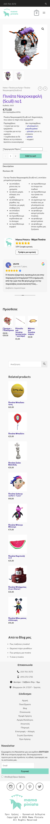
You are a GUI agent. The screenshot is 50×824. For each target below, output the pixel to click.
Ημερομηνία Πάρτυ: (12, 149)
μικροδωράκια (31, 128)
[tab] (25, 166)
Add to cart (30, 156)
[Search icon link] (46, 4)
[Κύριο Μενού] (44, 12)
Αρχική (25, 700)
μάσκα (29, 136)
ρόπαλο (30, 131)
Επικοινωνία (25, 712)
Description (8, 166)
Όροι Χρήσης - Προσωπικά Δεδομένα (25, 814)
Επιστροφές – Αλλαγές (25, 731)
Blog (25, 708)
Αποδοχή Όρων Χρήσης (14, 777)
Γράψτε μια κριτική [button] (27, 252)
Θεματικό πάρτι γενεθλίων (21, 648)
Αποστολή (25, 724)
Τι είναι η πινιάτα (17, 657)
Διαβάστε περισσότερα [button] (15, 288)
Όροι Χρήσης (25, 739)
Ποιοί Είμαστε (25, 704)
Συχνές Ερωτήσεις (25, 735)
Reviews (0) (8, 171)
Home (5, 88)
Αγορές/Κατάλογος (25, 720)
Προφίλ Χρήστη (25, 716)
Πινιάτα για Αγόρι (16, 88)
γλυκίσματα (32, 126)
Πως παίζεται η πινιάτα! (20, 644)
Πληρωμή (25, 727)
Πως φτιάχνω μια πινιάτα (20, 652)
